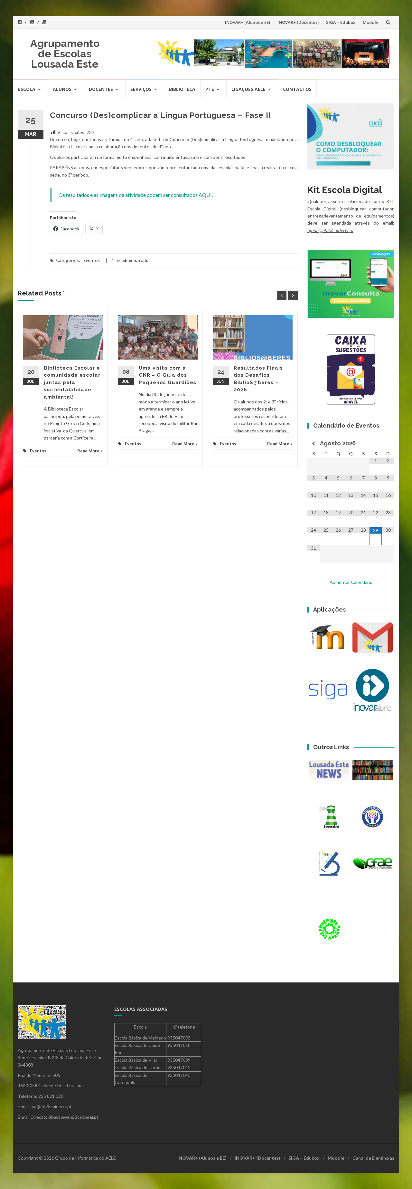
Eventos (91, 260)
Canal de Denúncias (373, 1158)
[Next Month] (388, 443)
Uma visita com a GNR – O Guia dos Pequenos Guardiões (167, 375)
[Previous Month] (313, 443)
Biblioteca (182, 89)
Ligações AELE (248, 89)
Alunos (62, 89)
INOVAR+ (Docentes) (298, 22)
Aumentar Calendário (351, 582)
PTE (209, 89)
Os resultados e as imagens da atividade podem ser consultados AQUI (135, 195)
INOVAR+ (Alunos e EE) (247, 22)
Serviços (141, 89)
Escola (26, 89)
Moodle (371, 22)
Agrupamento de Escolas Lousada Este (64, 53)
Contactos (297, 89)
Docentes (101, 89)
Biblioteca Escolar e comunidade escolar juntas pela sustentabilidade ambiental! (72, 382)
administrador (135, 260)
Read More (88, 450)
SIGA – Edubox (340, 22)
